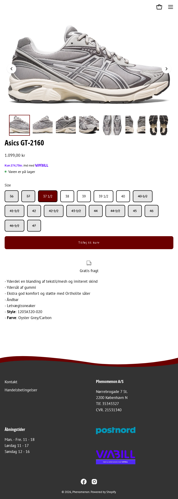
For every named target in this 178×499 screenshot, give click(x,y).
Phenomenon (80, 492)
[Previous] (11, 68)
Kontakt (11, 381)
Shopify (111, 492)
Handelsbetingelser (21, 389)
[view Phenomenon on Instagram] (94, 481)
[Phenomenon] (8, 6)
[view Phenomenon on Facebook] (83, 481)
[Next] (166, 68)
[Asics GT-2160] (19, 125)
